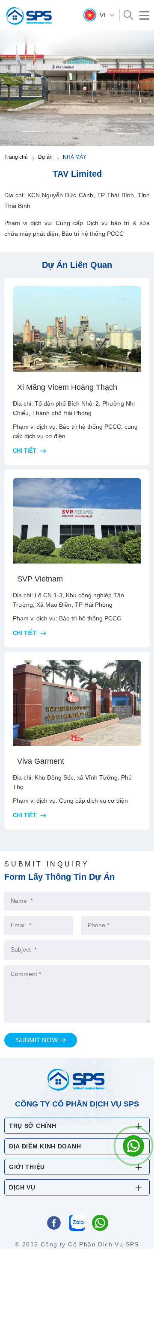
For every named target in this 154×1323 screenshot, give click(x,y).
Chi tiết (25, 451)
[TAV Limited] (77, 87)
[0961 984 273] (133, 1146)
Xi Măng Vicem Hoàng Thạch (67, 387)
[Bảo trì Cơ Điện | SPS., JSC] (30, 16)
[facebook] (54, 1224)
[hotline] (100, 1224)
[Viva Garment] (77, 704)
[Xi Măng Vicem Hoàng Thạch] (77, 330)
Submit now (37, 1040)
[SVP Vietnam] (77, 521)
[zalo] (77, 1224)
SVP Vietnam (40, 579)
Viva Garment (40, 761)
